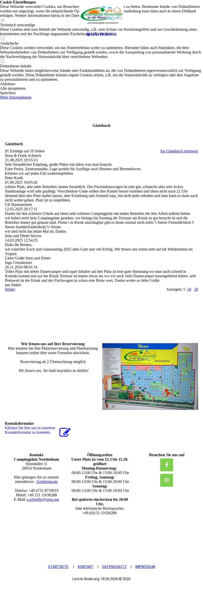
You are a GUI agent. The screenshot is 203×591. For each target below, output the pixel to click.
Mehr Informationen (15, 97)
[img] (101, 14)
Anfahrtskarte (47, 481)
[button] (101, 84)
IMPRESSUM (145, 567)
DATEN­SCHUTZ (114, 567)
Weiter (10, 289)
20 (196, 289)
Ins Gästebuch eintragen (179, 151)
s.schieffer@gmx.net (43, 499)
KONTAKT (86, 567)
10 (189, 289)
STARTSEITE (58, 567)
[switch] (2, 61)
